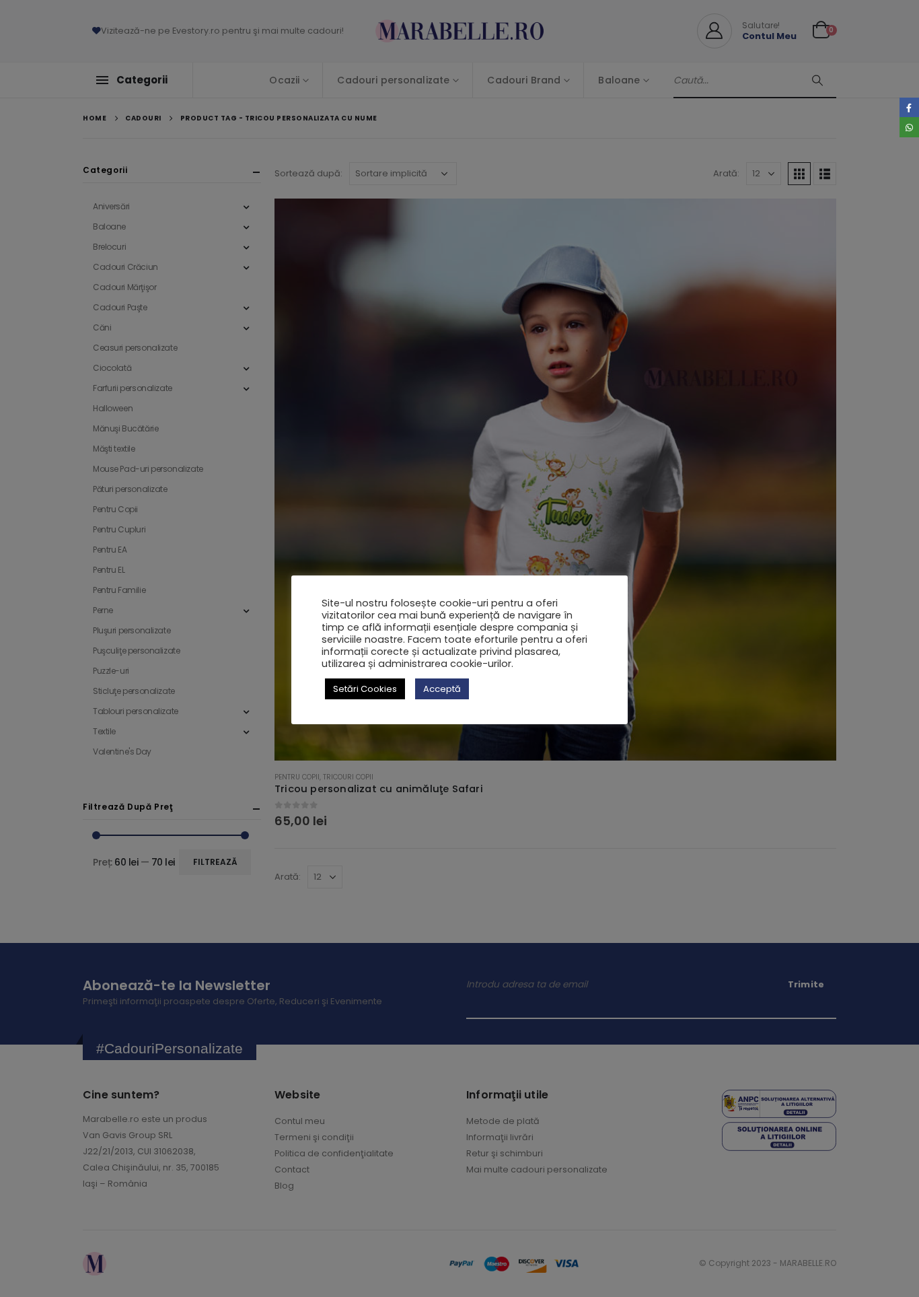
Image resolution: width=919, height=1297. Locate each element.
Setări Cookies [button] (365, 688)
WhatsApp (909, 127)
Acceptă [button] (442, 688)
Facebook (909, 107)
